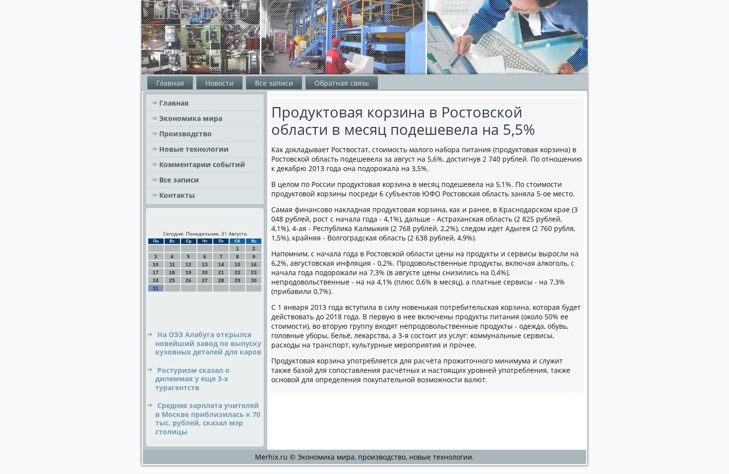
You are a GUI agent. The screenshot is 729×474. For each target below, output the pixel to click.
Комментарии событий (202, 164)
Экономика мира (190, 118)
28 (221, 280)
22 (238, 272)
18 (172, 272)
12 (188, 264)
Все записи (274, 83)
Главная (170, 83)
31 (156, 288)
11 (172, 264)
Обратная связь (341, 83)
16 (254, 264)
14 (221, 264)
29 (238, 280)
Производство (185, 133)
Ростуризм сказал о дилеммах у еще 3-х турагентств (192, 378)
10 (156, 264)
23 (254, 272)
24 (156, 280)
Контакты (177, 195)
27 (205, 280)
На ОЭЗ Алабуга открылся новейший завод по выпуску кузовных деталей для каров (208, 343)
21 (221, 272)
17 (156, 272)
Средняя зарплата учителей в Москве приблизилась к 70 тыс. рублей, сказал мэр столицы (207, 418)
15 (238, 264)
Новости (219, 83)
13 (205, 264)
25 (172, 280)
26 (188, 280)
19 (188, 272)
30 (254, 280)
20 (205, 272)
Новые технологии (194, 149)
